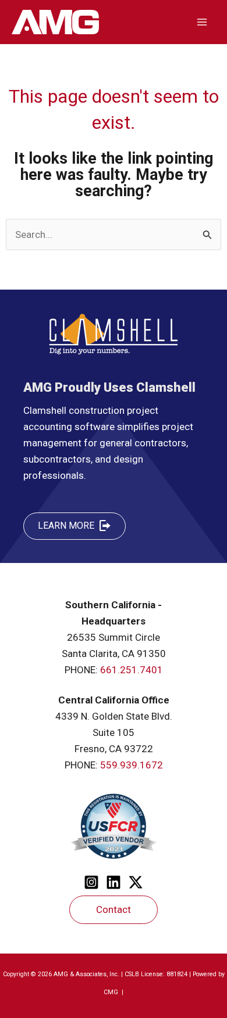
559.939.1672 (131, 765)
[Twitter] (135, 882)
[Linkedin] (113, 882)
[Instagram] (91, 882)
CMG (112, 992)
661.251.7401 (131, 670)
